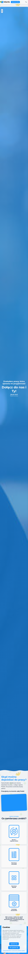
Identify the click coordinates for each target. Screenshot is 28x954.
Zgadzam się (14, 944)
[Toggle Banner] (2, 11)
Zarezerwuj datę (15, 2)
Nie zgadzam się (14, 947)
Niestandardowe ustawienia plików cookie (14, 950)
